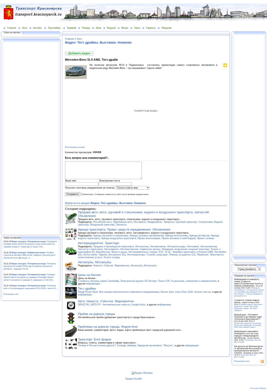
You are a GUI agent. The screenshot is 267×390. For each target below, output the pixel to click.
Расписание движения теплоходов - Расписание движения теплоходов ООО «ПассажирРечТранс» (248, 325)
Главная (11, 28)
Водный (111, 28)
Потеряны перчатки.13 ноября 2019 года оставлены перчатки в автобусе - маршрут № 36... (30, 266)
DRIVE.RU (83, 304)
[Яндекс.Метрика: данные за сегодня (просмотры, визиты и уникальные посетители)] (142, 372)
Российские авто (102, 222)
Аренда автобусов (199, 235)
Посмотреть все (11, 294)
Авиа (98, 28)
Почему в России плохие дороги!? (97, 345)
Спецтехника (206, 222)
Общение (166, 28)
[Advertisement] (31, 137)
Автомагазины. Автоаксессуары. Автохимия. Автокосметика (183, 246)
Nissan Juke (167, 291)
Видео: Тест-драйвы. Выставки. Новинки (98, 42)
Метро (124, 28)
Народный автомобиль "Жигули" (155, 345)
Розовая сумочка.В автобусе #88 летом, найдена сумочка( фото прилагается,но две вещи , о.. (29, 255)
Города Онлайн (133, 378)
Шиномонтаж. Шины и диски (111, 251)
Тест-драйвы (87, 288)
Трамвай (71, 28)
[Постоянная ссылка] (74, 147)
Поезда (86, 28)
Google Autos (138, 304)
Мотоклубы (150, 265)
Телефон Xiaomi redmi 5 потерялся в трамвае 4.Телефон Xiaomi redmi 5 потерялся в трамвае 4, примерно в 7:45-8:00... (29, 277)
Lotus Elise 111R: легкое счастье (193, 291)
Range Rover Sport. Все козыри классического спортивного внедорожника (118, 291)
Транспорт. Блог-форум (94, 339)
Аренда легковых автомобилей (147, 235)
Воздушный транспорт (102, 224)
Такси (137, 28)
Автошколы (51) (117, 254)
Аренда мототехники (176, 235)
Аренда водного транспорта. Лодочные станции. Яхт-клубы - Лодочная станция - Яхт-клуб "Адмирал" (248, 307)
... (181, 219)
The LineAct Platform (258, 388)
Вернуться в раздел (105, 203)
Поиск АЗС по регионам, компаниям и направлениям (187, 281)
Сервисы (151, 28)
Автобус (37, 28)
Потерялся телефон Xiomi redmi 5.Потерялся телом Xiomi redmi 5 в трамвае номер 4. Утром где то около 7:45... (30, 244)
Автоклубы (137, 265)
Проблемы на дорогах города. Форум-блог (108, 326)
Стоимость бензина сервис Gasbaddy (98, 281)
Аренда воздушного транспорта (118, 238)
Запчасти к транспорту (90, 249)
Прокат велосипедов (148, 238)
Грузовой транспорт (186, 222)
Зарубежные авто (122, 222)
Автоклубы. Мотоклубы (94, 262)
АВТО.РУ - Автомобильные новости (110, 304)
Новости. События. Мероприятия (111, 265)
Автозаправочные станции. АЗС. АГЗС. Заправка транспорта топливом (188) (170, 251)
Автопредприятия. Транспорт (98, 243)
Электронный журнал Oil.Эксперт (138, 281)
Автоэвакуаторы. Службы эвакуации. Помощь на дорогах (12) (161, 254)
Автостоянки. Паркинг (95, 254)
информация (93, 283)
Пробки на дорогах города (96, 314)
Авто (24, 28)
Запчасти (121, 224)
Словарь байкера (126, 345)
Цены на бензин (89, 275)
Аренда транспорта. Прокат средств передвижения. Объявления (124, 229)
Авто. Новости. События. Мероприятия (106, 301)
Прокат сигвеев (205, 238)
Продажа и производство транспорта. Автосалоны (121, 246)
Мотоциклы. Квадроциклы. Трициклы (154, 222)
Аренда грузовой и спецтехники (110, 235)
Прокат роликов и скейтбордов (178, 238)
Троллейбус (54, 28)
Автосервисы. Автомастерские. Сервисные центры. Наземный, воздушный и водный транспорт (156, 249)
